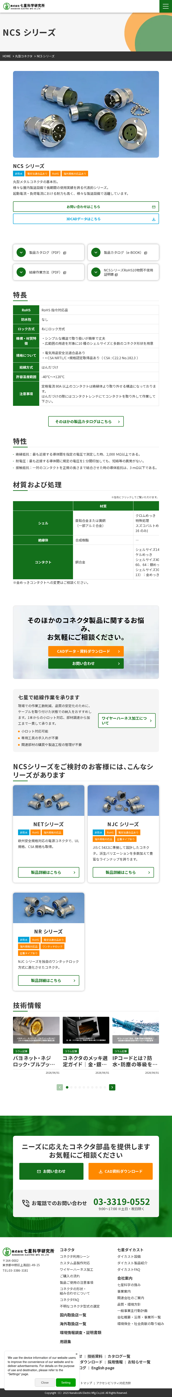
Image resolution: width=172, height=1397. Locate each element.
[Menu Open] (165, 6)
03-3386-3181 (18, 1270)
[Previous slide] (60, 1087)
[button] (67, 1087)
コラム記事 (21, 1051)
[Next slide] (112, 1087)
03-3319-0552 (121, 1201)
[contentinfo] (86, 1317)
